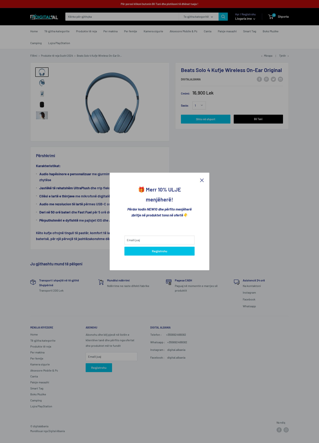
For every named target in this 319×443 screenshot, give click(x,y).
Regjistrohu (159, 251)
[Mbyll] (202, 180)
